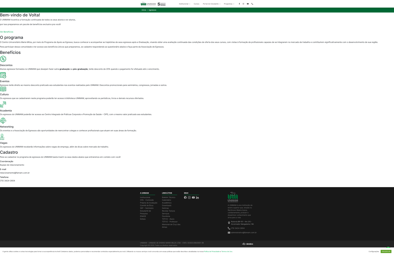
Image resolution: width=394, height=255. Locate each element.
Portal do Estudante (211, 4)
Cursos (196, 4)
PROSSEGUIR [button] (386, 251)
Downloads (166, 205)
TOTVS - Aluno (168, 219)
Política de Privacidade (212, 251)
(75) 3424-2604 (238, 228)
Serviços (165, 213)
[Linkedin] (197, 197)
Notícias (165, 208)
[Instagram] (243, 4)
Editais (143, 219)
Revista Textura (168, 211)
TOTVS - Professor (170, 222)
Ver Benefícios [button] (6, 32)
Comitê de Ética (146, 205)
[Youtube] (248, 4)
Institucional (184, 4)
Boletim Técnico (168, 197)
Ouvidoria (166, 216)
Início (144, 10)
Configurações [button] (374, 251)
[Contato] (252, 4)
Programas (228, 4)
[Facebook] (239, 4)
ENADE (143, 216)
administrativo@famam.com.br (244, 232)
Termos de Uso (226, 251)
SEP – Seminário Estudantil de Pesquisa (146, 211)
